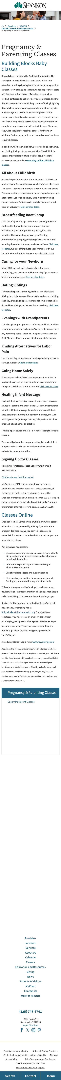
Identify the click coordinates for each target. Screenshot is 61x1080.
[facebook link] (22, 1030)
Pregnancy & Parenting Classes (32, 692)
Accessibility (11, 1059)
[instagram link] (33, 1030)
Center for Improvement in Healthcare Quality (24, 1055)
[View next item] (58, 916)
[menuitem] (30, 702)
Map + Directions (30, 1025)
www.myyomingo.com (43, 641)
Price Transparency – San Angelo (40, 1059)
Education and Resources (30, 967)
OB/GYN (23, 26)
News (30, 977)
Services (11, 26)
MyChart (31, 986)
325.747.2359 (47, 253)
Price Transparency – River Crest (30, 1063)
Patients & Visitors (31, 981)
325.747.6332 (8, 607)
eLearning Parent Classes (21, 702)
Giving (30, 972)
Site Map (54, 1055)
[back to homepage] (3, 26)
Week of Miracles (30, 996)
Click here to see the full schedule (17, 477)
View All (51, 841)
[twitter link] (28, 1030)
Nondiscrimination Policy (16, 1051)
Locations (30, 943)
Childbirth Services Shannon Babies (17, 29)
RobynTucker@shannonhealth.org (18, 612)
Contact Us (30, 991)
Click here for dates (30, 206)
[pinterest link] (39, 1030)
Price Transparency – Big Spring (30, 1067)
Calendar (30, 957)
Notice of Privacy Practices (44, 1051)
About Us (30, 953)
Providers (30, 938)
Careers (30, 962)
